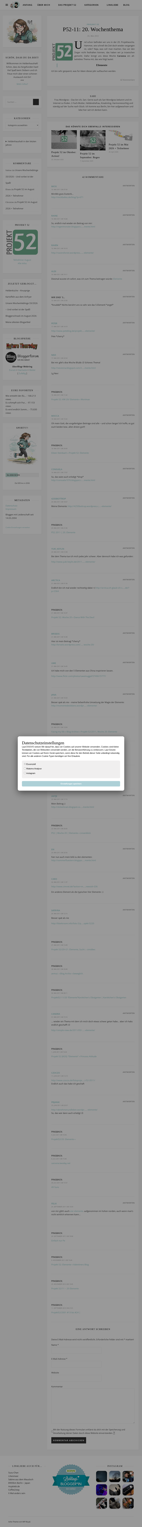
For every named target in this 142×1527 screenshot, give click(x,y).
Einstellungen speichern (71, 784)
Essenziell (31, 764)
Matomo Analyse (34, 768)
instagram (30, 773)
